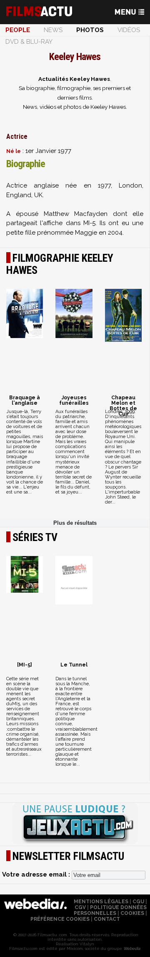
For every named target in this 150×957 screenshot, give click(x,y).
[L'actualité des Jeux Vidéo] (75, 824)
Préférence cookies (60, 919)
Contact (107, 919)
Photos (90, 30)
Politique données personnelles (110, 910)
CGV (80, 907)
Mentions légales (101, 901)
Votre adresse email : (37, 874)
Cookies (132, 913)
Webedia (131, 948)
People (17, 30)
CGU (138, 901)
